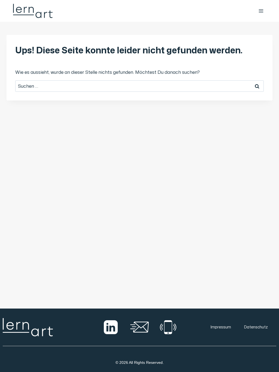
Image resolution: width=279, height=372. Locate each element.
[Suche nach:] (139, 86)
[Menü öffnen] (261, 11)
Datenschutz (256, 327)
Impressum (221, 327)
